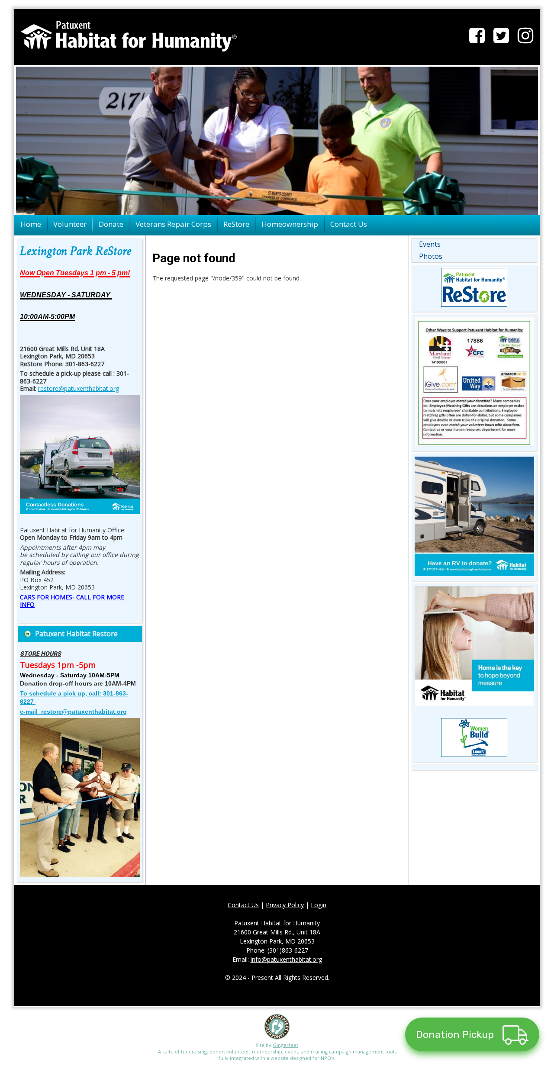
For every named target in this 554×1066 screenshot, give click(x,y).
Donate (111, 224)
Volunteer (70, 224)
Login (318, 905)
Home (30, 224)
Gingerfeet (285, 1045)
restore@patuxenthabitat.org (78, 388)
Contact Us (348, 224)
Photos (430, 256)
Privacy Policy (285, 905)
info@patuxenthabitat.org (286, 959)
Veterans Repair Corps (173, 224)
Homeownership (289, 224)
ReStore (236, 224)
